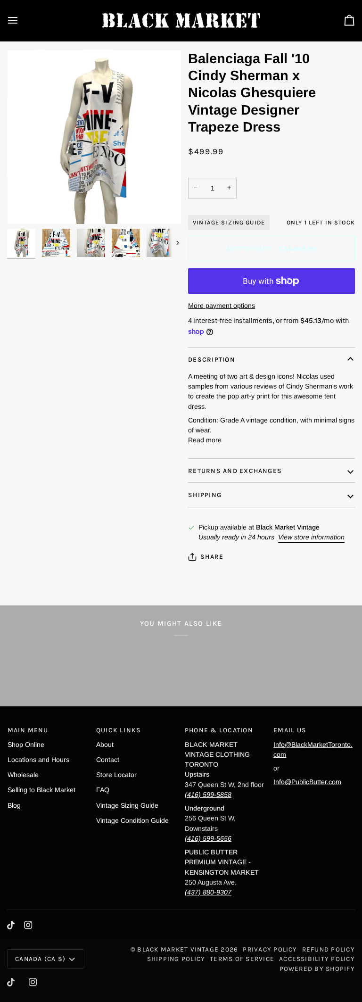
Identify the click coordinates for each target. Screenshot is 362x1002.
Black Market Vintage (178, 949)
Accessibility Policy (317, 958)
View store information (311, 537)
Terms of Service (242, 958)
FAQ (102, 790)
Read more (205, 440)
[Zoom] (24, 206)
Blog (14, 805)
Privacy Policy (270, 949)
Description (211, 359)
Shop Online (26, 744)
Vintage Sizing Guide (229, 222)
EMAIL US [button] (289, 730)
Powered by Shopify (317, 968)
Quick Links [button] (118, 730)
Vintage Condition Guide (132, 820)
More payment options (221, 305)
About (105, 744)
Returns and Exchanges (235, 470)
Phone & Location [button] (219, 730)
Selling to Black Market (41, 790)
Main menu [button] (28, 730)
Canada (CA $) (40, 958)
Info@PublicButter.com (307, 782)
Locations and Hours (38, 759)
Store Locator (116, 774)
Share (211, 556)
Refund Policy (328, 949)
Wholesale (23, 774)
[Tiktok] (11, 925)
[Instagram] (28, 925)
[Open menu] (21, 20)
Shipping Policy (176, 958)
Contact (107, 759)
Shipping (205, 494)
